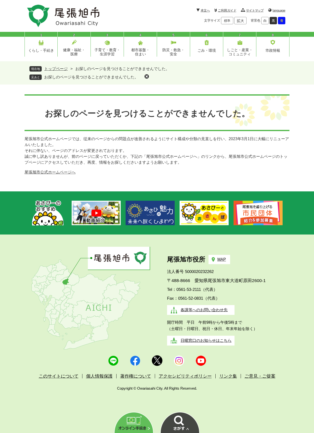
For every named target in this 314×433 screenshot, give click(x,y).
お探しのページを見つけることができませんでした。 (91, 77)
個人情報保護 (99, 376)
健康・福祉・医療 (74, 52)
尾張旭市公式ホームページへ (50, 172)
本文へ (205, 10)
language (279, 10)
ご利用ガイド (227, 10)
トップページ (56, 69)
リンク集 (228, 376)
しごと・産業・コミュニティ (240, 52)
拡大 (240, 21)
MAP (221, 259)
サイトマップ (254, 10)
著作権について (135, 376)
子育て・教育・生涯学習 (107, 52)
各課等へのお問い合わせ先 (204, 310)
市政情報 (272, 50)
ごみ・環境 (206, 50)
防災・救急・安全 (173, 52)
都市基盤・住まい (140, 52)
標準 (227, 21)
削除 (146, 76)
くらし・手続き (41, 50)
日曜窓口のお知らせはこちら (206, 340)
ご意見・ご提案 (260, 376)
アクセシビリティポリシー (185, 376)
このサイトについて (58, 376)
